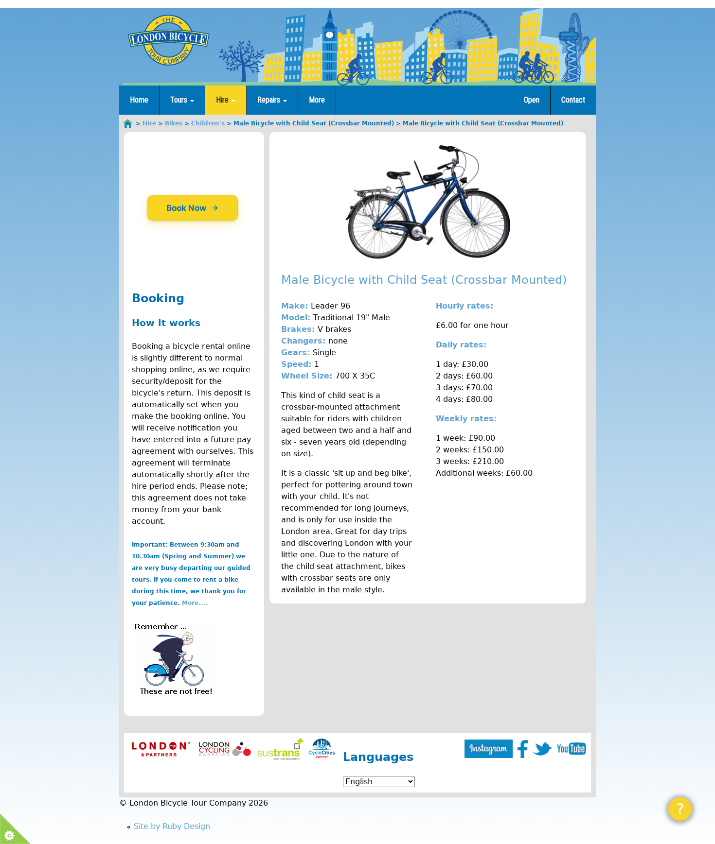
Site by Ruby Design (172, 826)
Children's (208, 123)
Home (139, 99)
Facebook (523, 749)
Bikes (173, 123)
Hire (223, 99)
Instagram (489, 749)
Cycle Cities (321, 749)
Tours (179, 99)
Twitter (542, 749)
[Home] (168, 40)
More (317, 99)
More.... (195, 603)
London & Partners (161, 749)
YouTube (571, 748)
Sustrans (280, 749)
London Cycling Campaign (224, 749)
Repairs (269, 99)
